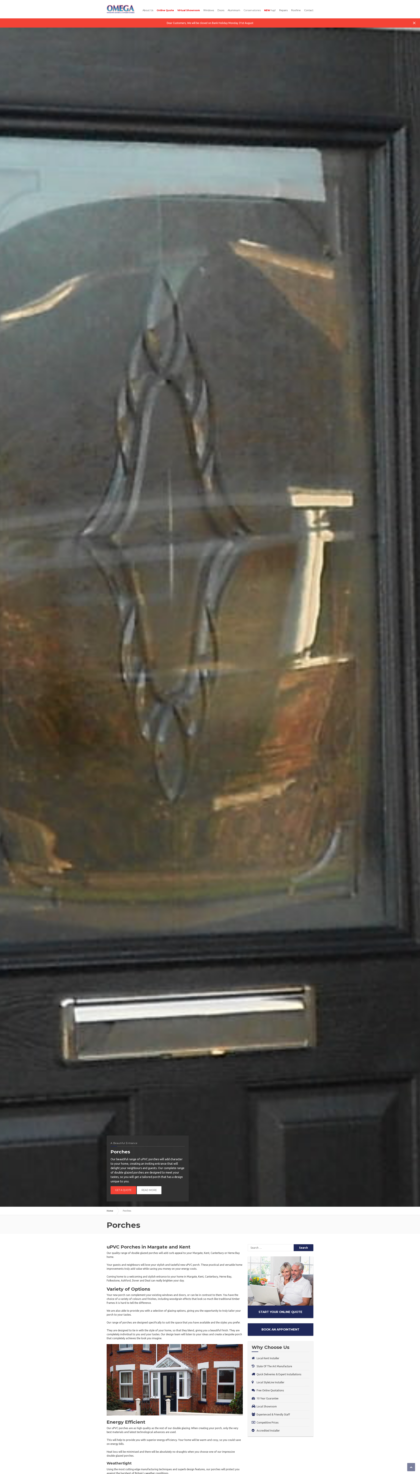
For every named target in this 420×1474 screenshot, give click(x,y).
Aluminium (234, 10)
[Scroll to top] (411, 1467)
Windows (208, 10)
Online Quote (165, 10)
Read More (149, 1190)
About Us (148, 10)
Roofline (296, 10)
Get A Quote (123, 1190)
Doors (220, 10)
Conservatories (252, 10)
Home (110, 1210)
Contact (308, 10)
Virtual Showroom (188, 10)
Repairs (283, 10)
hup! (270, 10)
